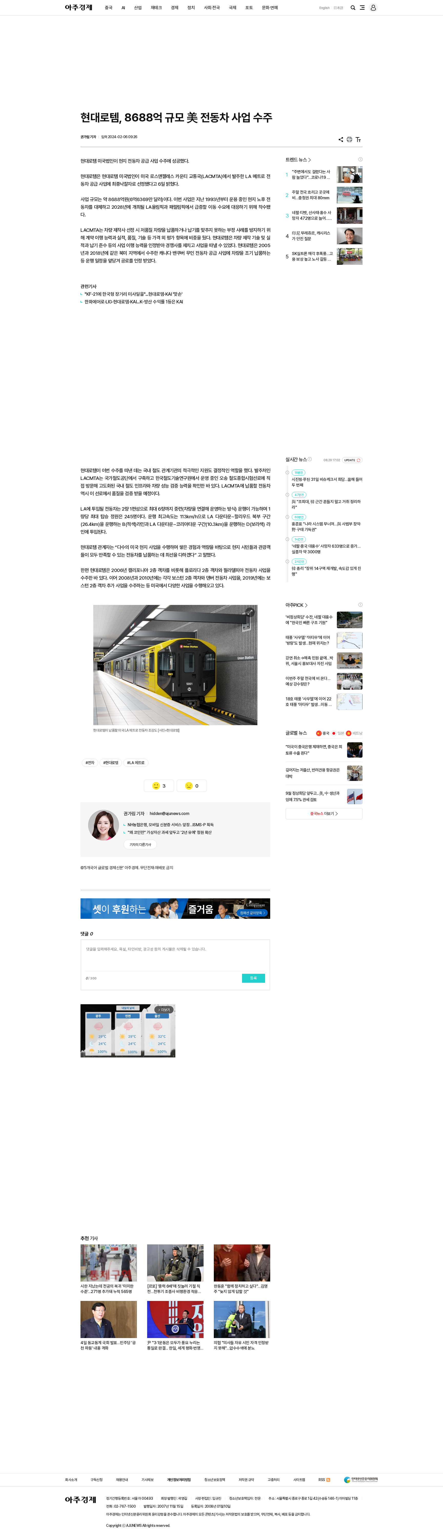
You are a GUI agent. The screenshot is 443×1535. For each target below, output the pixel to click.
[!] (360, 159)
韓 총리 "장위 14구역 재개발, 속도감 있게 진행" (326, 571)
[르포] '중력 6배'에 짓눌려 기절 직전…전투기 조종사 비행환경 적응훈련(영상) (174, 1289)
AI (123, 7)
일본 (341, 733)
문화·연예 (270, 7)
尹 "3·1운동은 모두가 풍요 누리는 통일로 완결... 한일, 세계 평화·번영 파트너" (173, 1345)
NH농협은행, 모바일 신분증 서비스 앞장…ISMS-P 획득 (171, 824)
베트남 (358, 733)
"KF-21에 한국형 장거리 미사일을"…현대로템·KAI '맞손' (134, 294)
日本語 (338, 8)
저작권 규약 (246, 1480)
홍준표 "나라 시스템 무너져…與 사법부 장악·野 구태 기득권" (326, 527)
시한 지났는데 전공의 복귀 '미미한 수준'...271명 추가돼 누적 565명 (107, 1289)
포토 (249, 7)
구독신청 (96, 1480)
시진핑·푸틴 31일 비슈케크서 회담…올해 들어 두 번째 (327, 482)
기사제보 (147, 1480)
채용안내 (122, 1480)
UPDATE (350, 460)
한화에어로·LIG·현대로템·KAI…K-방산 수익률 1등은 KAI (134, 301)
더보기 (310, 815)
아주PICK (294, 605)
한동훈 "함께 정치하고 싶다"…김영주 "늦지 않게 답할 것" (241, 1289)
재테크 (156, 7)
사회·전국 (212, 7)
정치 (191, 7)
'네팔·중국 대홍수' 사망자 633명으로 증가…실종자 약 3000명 (326, 549)
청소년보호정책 (214, 1480)
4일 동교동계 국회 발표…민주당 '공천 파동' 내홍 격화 (108, 1345)
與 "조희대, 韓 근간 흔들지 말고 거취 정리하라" (326, 504)
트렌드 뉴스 (296, 160)
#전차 (90, 762)
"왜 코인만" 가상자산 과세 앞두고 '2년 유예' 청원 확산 (170, 832)
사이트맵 (299, 1480)
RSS (322, 1480)
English (324, 8)
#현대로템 (110, 762)
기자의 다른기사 (140, 845)
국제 (232, 7)
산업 (138, 7)
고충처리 (273, 1480)
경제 (174, 7)
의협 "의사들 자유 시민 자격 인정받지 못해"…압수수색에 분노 (241, 1345)
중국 (108, 7)
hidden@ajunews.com (169, 813)
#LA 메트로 (136, 762)
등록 (253, 978)
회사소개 (71, 1480)
